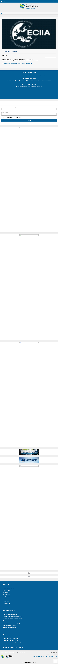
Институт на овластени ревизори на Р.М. (12, 618)
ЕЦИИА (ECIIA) (6, 590)
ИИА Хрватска (6, 596)
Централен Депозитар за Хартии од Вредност (14, 642)
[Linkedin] (48, 1)
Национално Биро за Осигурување (11, 640)
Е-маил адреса (5, 112)
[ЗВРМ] (29, 8)
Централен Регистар (8, 645)
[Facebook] (50, 1)
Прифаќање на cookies (51, 656)
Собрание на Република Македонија (11, 623)
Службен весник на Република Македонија (13, 647)
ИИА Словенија (6, 603)
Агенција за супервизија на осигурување (12, 616)
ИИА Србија (5, 592)
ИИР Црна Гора (6, 601)
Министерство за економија (9, 627)
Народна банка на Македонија (10, 614)
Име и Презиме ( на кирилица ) (8, 107)
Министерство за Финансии (9, 625)
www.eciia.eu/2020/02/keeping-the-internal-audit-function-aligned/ (17, 63)
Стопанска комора (7, 620)
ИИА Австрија (6, 594)
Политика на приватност (38, 656)
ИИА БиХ (5, 599)
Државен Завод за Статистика (10, 638)
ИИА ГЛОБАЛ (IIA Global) (8, 588)
